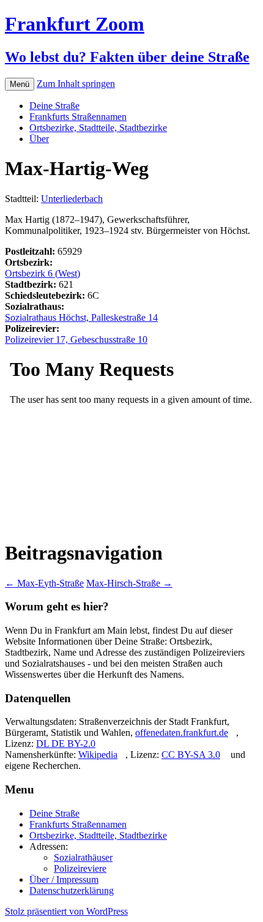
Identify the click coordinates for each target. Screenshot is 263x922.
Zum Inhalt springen (76, 83)
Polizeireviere (80, 868)
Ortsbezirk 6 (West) (42, 273)
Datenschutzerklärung (71, 890)
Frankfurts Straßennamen (78, 116)
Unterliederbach (72, 198)
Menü (19, 84)
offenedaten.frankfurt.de (181, 732)
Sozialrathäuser (83, 857)
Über (39, 138)
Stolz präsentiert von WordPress (66, 911)
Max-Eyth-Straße (44, 583)
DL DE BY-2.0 (65, 743)
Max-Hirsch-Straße (129, 583)
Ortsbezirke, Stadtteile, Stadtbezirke (98, 127)
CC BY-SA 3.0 (190, 754)
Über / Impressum (63, 879)
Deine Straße (54, 105)
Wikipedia (97, 754)
